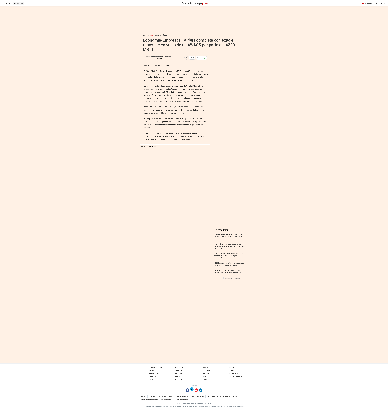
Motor (231, 367)
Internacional (154, 374)
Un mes (237, 278)
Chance (205, 367)
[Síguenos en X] (192, 390)
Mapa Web (226, 396)
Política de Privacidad (214, 396)
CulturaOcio (207, 371)
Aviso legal (152, 396)
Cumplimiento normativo (166, 396)
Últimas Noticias (155, 367)
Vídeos (151, 380)
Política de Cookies (197, 396)
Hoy (221, 278)
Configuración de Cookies (149, 400)
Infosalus (206, 380)
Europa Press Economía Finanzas (157, 57)
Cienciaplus (180, 374)
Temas (234, 396)
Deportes (152, 377)
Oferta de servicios (183, 396)
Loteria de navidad (166, 400)
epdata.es (206, 377)
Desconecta (206, 374)
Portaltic (179, 377)
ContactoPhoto (235, 377)
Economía (179, 367)
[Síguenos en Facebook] (187, 390)
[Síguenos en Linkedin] (201, 390)
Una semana (228, 278)
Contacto (143, 396)
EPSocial (178, 380)
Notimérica (233, 374)
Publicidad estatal (183, 400)
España (151, 371)
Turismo (232, 371)
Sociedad (178, 371)
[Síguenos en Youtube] (196, 390)
